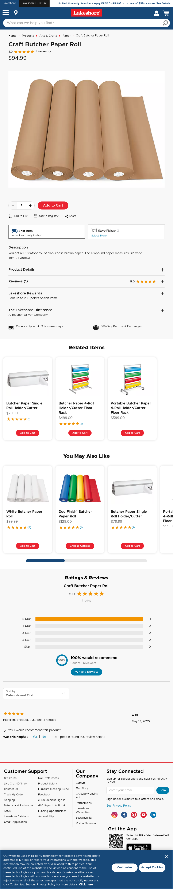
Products (28, 36)
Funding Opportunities (52, 811)
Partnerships (84, 803)
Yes (35, 736)
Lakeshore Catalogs (16, 816)
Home (12, 36)
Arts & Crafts (48, 36)
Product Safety (47, 783)
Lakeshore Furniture (34, 3)
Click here (86, 884)
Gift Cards (10, 778)
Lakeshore (9, 3)
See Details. (163, 3)
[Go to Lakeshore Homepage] (86, 13)
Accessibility (46, 816)
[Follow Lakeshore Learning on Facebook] (124, 814)
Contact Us (11, 789)
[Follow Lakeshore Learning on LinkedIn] (153, 814)
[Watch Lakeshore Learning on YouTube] (143, 814)
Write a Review (86, 671)
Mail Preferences (48, 778)
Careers (80, 783)
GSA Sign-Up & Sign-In (52, 805)
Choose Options (80, 546)
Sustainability (84, 817)
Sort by (10, 691)
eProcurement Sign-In (51, 800)
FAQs (7, 811)
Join (163, 790)
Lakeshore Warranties (82, 810)
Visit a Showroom (87, 823)
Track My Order (14, 794)
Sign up (111, 799)
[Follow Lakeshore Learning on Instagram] (114, 814)
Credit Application (15, 822)
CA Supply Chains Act (87, 795)
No (44, 736)
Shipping (9, 800)
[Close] (166, 856)
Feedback (44, 794)
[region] (86, 869)
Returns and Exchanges (18, 805)
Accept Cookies (152, 867)
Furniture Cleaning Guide (53, 789)
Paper (66, 36)
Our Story (82, 788)
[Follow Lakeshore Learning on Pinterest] (133, 814)
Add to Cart (53, 205)
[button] (6, 13)
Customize (124, 867)
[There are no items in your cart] (167, 13)
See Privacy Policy (119, 805)
